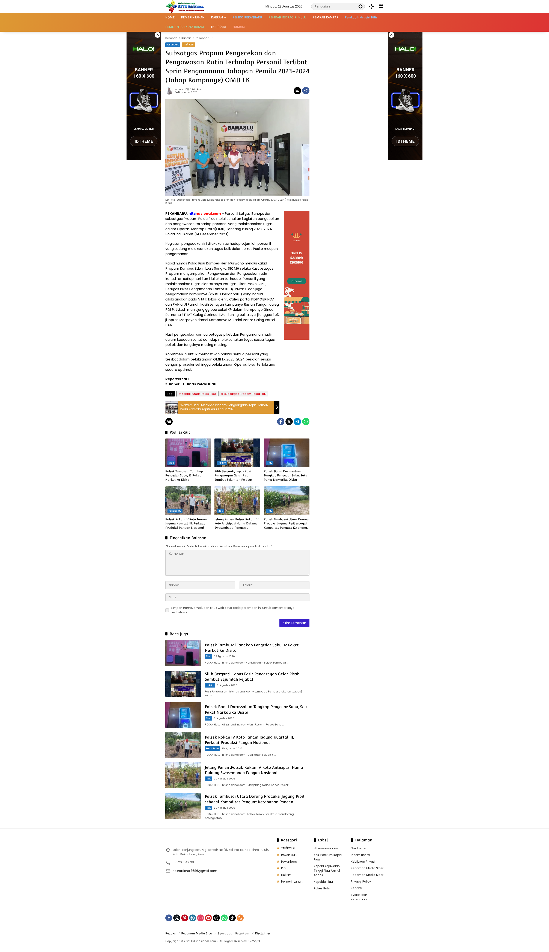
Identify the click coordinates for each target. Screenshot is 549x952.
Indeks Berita (360, 855)
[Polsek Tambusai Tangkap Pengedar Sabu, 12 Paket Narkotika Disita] (188, 452)
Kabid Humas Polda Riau (199, 394)
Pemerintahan (292, 881)
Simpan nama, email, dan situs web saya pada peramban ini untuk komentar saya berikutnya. (232, 610)
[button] (360, 6)
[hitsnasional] (184, 6)
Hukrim (222, 462)
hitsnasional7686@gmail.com (195, 871)
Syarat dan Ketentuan (359, 897)
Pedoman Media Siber (367, 868)
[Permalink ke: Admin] (170, 91)
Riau (171, 462)
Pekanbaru (172, 44)
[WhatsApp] (305, 421)
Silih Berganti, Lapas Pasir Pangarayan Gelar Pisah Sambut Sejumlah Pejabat (233, 475)
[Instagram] (200, 917)
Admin (179, 89)
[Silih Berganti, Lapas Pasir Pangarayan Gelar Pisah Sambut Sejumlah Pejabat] (237, 452)
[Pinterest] (184, 917)
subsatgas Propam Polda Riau (245, 394)
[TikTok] (232, 917)
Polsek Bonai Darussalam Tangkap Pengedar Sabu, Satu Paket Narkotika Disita (285, 475)
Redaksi (356, 888)
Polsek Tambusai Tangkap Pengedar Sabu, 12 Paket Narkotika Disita (184, 475)
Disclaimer (359, 848)
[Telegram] (297, 421)
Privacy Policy (361, 881)
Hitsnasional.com (326, 848)
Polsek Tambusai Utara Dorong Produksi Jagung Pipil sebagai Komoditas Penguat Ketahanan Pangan (286, 524)
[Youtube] (208, 917)
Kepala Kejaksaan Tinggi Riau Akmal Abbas (327, 870)
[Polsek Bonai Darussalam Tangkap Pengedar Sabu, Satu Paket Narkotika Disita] (286, 452)
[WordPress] (192, 917)
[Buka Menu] (381, 6)
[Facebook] (280, 421)
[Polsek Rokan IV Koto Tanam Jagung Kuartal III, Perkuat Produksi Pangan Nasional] (188, 500)
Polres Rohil (322, 888)
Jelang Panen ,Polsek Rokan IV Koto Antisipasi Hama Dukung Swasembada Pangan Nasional (236, 524)
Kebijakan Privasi (363, 861)
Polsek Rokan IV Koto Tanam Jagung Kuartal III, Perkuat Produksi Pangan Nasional (186, 523)
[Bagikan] (305, 90)
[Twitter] (289, 421)
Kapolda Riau (323, 882)
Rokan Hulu (289, 855)
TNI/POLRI (188, 44)
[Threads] (216, 917)
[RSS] (240, 917)
